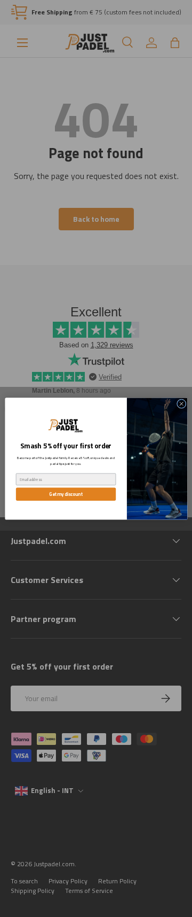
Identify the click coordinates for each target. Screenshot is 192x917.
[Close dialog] (181, 403)
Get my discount (65, 494)
